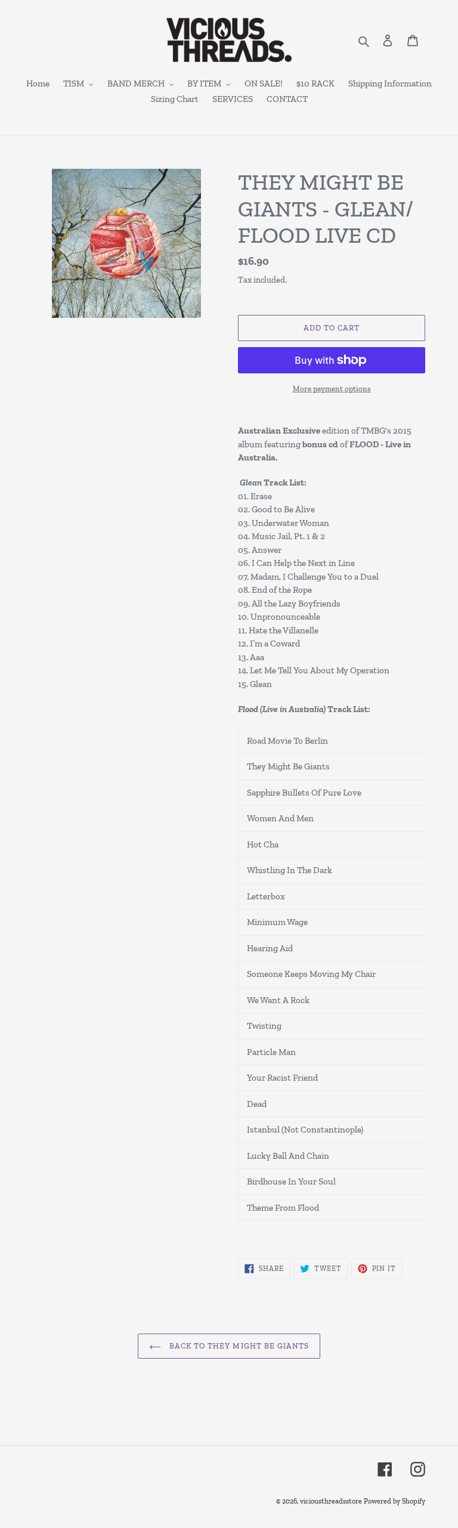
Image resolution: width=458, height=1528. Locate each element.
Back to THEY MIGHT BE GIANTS (238, 1345)
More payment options (332, 388)
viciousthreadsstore (331, 1501)
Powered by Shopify (394, 1501)
